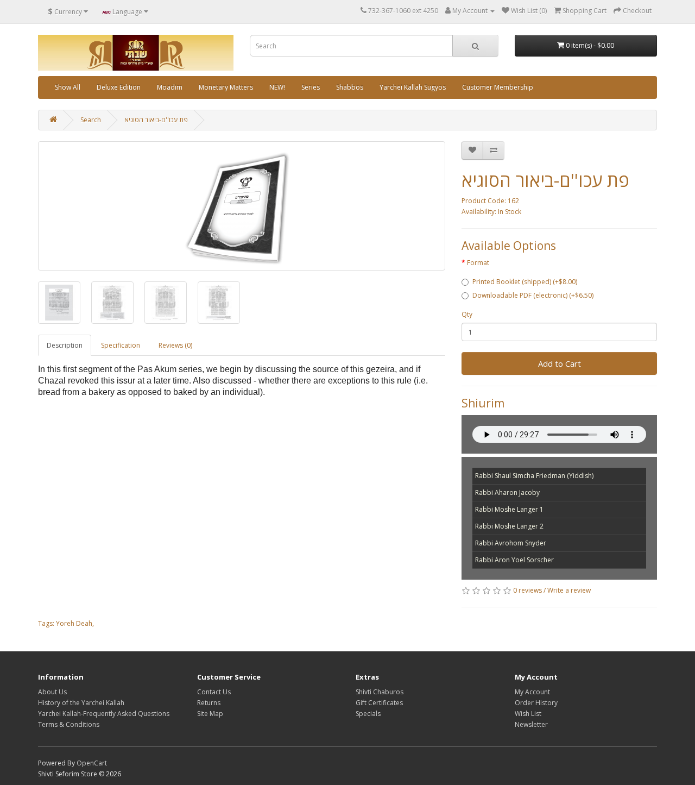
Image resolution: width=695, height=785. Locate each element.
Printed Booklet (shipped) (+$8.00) (524, 281)
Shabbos (349, 87)
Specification (120, 345)
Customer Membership (497, 87)
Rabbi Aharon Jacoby (507, 492)
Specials (368, 713)
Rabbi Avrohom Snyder (510, 543)
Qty (467, 314)
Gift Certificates (379, 702)
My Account (532, 691)
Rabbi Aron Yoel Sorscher (514, 559)
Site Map (210, 713)
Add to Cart (559, 363)
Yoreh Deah (74, 623)
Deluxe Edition (119, 87)
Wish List (528, 713)
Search (90, 119)
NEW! (277, 87)
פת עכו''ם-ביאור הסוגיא (156, 119)
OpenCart (92, 763)
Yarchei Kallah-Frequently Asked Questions (103, 713)
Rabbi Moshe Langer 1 (509, 509)
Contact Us (214, 691)
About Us (52, 691)
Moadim (169, 87)
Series (310, 87)
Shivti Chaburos (379, 691)
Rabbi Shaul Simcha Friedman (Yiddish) (534, 475)
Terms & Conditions (68, 724)
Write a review (569, 590)
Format (478, 262)
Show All (67, 87)
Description (65, 345)
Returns (208, 702)
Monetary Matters (226, 87)
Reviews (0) (175, 345)
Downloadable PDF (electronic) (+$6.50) (532, 295)
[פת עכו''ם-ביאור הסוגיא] (241, 206)
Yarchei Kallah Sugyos (413, 87)
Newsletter (531, 724)
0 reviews (527, 590)
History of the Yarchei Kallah (81, 702)
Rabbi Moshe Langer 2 (509, 526)
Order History (536, 702)
